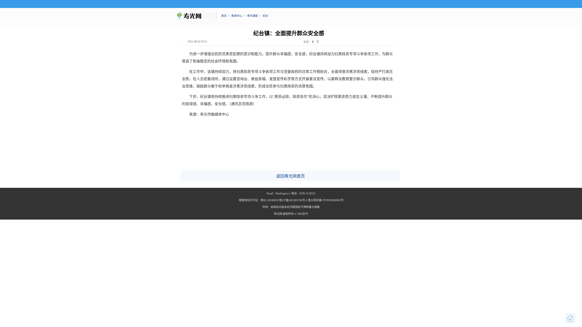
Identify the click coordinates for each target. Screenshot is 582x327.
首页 (224, 15)
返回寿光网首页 (290, 176)
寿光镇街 (252, 15)
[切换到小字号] (313, 42)
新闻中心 (236, 15)
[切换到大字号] (317, 41)
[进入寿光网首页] (570, 318)
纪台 (265, 15)
